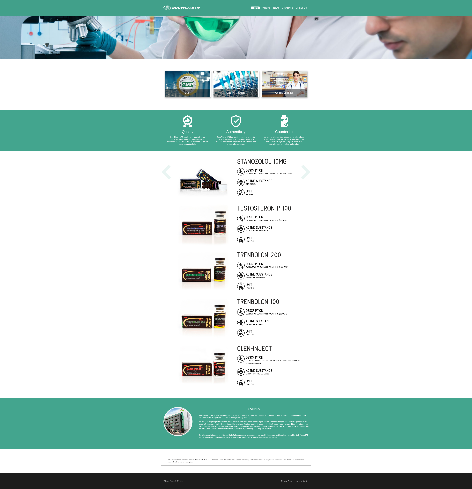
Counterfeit (287, 8)
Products (265, 8)
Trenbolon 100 (258, 301)
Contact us (301, 8)
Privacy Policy (286, 481)
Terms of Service (302, 481)
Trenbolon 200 (259, 254)
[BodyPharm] (181, 8)
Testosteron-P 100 (264, 208)
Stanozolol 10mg (262, 161)
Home (255, 8)
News (276, 8)
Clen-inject (254, 348)
